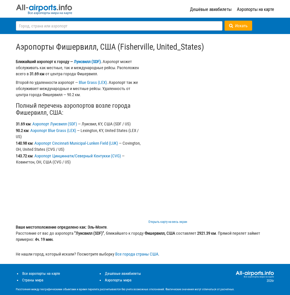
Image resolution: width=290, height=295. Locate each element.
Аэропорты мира (118, 280)
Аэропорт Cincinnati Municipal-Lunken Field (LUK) (76, 143)
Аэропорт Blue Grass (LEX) (53, 130)
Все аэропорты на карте (41, 273)
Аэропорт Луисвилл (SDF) (54, 124)
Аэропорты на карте (255, 9)
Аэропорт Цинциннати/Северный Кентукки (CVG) (77, 155)
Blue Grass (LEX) (93, 82)
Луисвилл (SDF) (87, 61)
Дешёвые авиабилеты (211, 9)
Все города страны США (136, 254)
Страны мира (32, 280)
